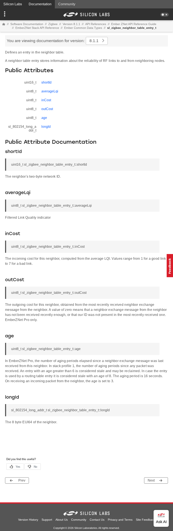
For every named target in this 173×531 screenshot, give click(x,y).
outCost (47, 109)
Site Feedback (145, 519)
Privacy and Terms (120, 519)
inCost (46, 100)
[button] (13, 14)
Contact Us (97, 519)
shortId (46, 82)
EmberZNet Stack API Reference (37, 27)
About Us (61, 519)
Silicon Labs (12, 4)
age (44, 118)
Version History (28, 519)
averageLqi (49, 91)
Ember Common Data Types (83, 27)
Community (66, 4)
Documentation (40, 4)
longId (46, 126)
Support (47, 519)
